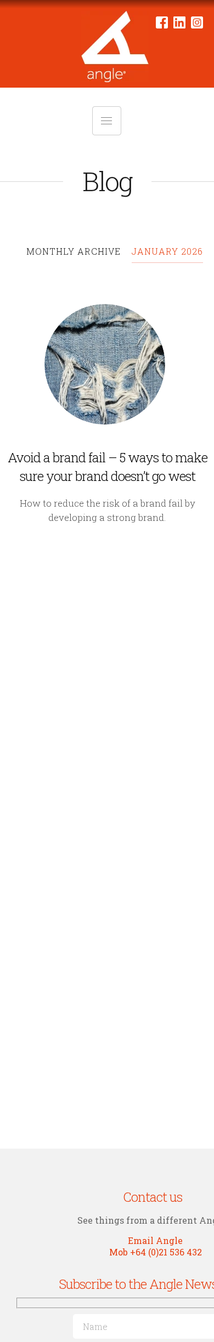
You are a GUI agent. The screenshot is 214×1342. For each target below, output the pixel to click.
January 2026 (167, 251)
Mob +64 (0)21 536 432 (155, 1252)
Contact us (152, 1197)
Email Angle (155, 1240)
